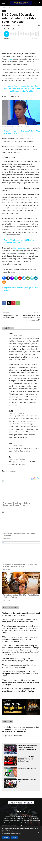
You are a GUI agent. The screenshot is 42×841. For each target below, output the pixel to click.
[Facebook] (4, 278)
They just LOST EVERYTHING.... (27, 768)
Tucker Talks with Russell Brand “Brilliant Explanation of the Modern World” (31, 318)
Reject (14, 837)
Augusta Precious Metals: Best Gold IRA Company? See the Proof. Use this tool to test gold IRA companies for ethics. (22, 88)
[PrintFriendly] (32, 278)
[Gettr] (20, 278)
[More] (4, 282)
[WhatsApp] (18, 303)
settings (18, 834)
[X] (8, 278)
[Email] (28, 278)
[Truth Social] (12, 278)
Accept (6, 837)
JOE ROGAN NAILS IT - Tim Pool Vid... (27, 781)
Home (4, 8)
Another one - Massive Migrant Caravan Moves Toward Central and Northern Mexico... (27, 748)
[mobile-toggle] (3, 3)
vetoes (10, 59)
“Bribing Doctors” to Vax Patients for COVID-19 (10, 317)
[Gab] (16, 278)
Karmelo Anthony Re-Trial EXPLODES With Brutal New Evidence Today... (26, 759)
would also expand (20, 248)
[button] (39, 3)
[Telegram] (24, 278)
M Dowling (7, 25)
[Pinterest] (13, 303)
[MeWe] (36, 278)
